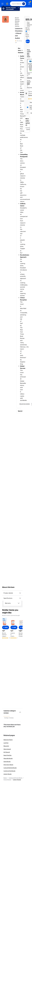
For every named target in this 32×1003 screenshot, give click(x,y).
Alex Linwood (7, 749)
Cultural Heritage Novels (10, 767)
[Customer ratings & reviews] (20, 711)
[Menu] (2, 3)
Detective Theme (8, 739)
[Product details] (20, 593)
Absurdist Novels (8, 758)
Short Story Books (8, 764)
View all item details (24, 404)
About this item (8, 587)
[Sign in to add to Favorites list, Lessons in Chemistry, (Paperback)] (13, 622)
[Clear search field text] (21, 3)
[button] (19, 50)
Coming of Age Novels (9, 771)
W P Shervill (7, 752)
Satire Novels (7, 761)
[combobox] (18, 3)
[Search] (23, 3)
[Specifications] (20, 598)
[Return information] (27, 38)
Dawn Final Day (8, 755)
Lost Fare (6, 742)
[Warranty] (19, 603)
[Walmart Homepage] (7, 3)
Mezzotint (6, 746)
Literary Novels (7, 774)
